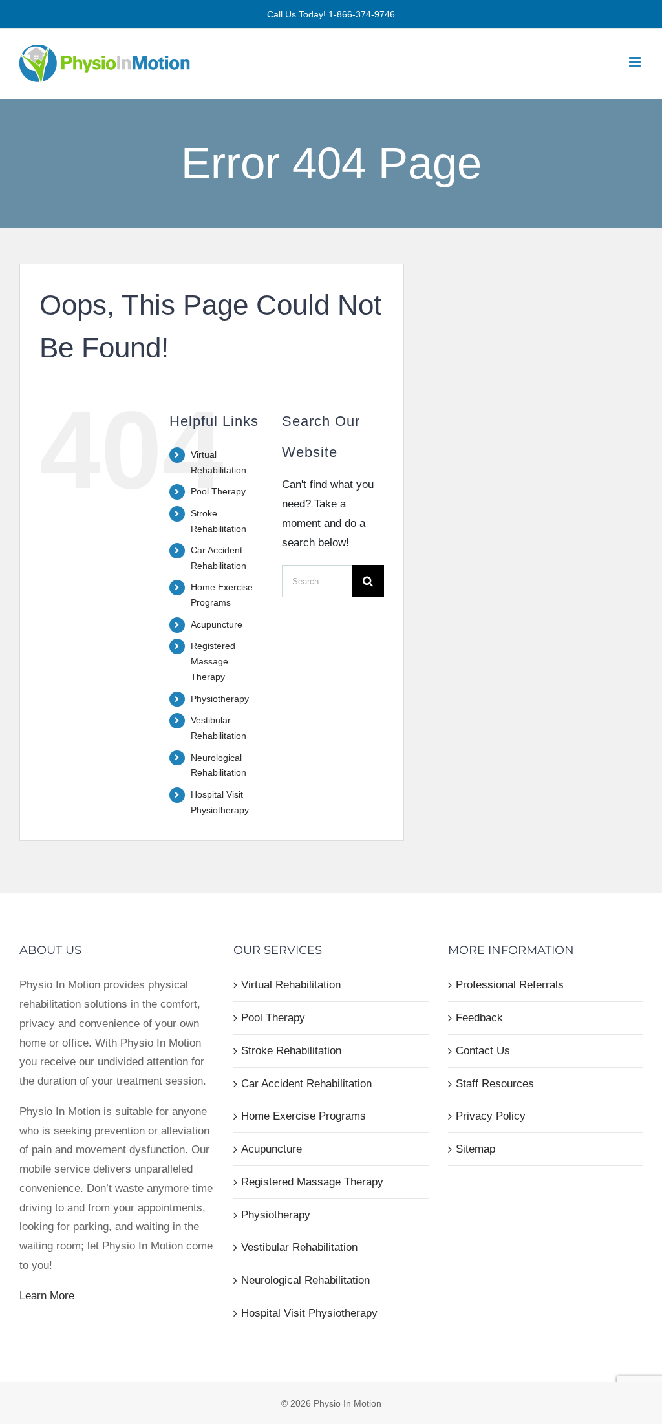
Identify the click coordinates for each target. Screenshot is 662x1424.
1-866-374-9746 (361, 14)
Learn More (46, 1296)
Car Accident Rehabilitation (306, 1084)
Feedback (479, 1018)
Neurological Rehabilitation (305, 1280)
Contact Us (483, 1051)
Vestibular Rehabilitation (299, 1247)
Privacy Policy (491, 1116)
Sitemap (475, 1149)
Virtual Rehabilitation (291, 985)
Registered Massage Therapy (213, 661)
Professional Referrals (510, 985)
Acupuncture (216, 624)
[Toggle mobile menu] (636, 62)
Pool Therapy (218, 491)
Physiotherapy (220, 699)
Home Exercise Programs (303, 1116)
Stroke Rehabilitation (291, 1051)
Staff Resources (495, 1084)
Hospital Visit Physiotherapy (309, 1313)
